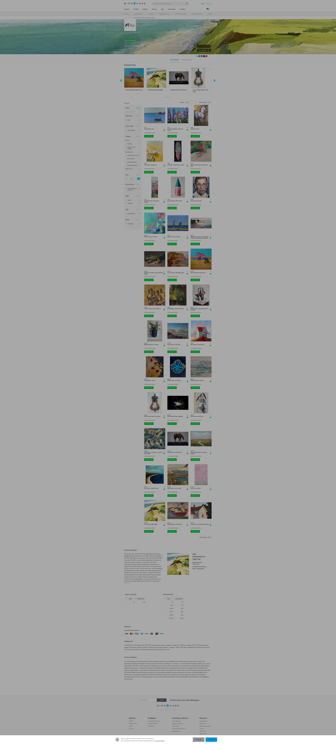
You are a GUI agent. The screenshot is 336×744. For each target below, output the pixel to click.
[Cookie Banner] (168, 739)
